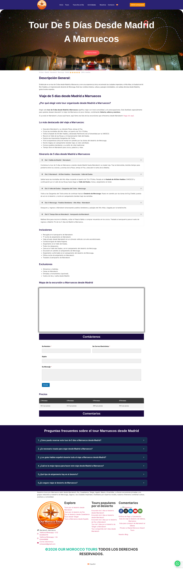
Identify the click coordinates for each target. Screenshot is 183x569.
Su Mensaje (47, 367)
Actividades (92, 5)
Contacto (111, 5)
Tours (67, 5)
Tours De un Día (78, 5)
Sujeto (44, 356)
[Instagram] (125, 511)
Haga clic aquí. (128, 116)
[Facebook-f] (121, 511)
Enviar (45, 385)
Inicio (61, 5)
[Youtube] (135, 511)
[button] (177, 563)
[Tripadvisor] (140, 511)
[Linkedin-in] (130, 511)
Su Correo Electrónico (101, 346)
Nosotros (103, 5)
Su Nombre (46, 346)
